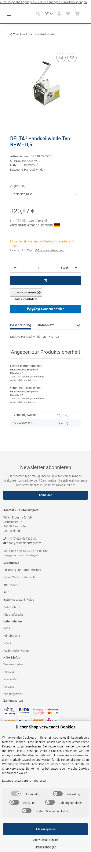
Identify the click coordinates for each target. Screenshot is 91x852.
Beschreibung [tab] (20, 325)
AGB (6, 592)
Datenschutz (11, 607)
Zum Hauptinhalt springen (17, 2)
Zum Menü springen (74, 2)
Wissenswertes (13, 664)
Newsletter (10, 679)
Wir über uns (11, 635)
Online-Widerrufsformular (20, 577)
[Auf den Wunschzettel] (72, 57)
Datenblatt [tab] (46, 325)
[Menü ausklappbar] (9, 12)
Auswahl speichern (45, 839)
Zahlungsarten (13, 694)
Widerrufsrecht (13, 614)
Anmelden (45, 495)
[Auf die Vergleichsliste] (61, 57)
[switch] (16, 793)
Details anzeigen (45, 847)
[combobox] (45, 194)
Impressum (10, 585)
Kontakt (8, 671)
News (7, 643)
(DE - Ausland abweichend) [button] (50, 250)
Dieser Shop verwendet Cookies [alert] (46, 727)
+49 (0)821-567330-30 (21, 538)
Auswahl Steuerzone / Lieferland (31, 225)
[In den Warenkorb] (13, 45)
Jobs (6, 628)
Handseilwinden (34, 169)
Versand (41, 220)
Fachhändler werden (16, 650)
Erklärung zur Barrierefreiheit (22, 570)
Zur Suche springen (48, 2)
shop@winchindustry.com (23, 543)
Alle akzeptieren (45, 829)
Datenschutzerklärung (16, 780)
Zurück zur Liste (22, 34)
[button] (39, 14)
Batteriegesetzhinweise (18, 599)
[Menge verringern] (15, 267)
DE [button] (47, 14)
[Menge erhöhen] (76, 267)
